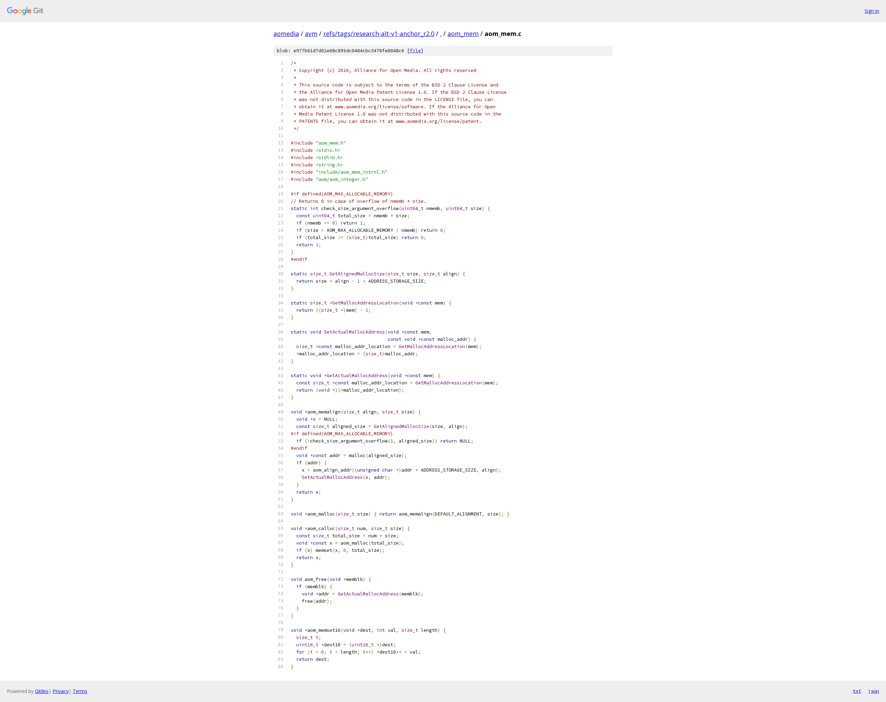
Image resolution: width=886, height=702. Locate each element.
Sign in (872, 11)
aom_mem (463, 33)
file (415, 51)
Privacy (61, 691)
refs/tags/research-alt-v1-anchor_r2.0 (378, 33)
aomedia (286, 33)
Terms (80, 691)
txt (857, 691)
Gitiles (41, 691)
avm (311, 33)
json (873, 691)
